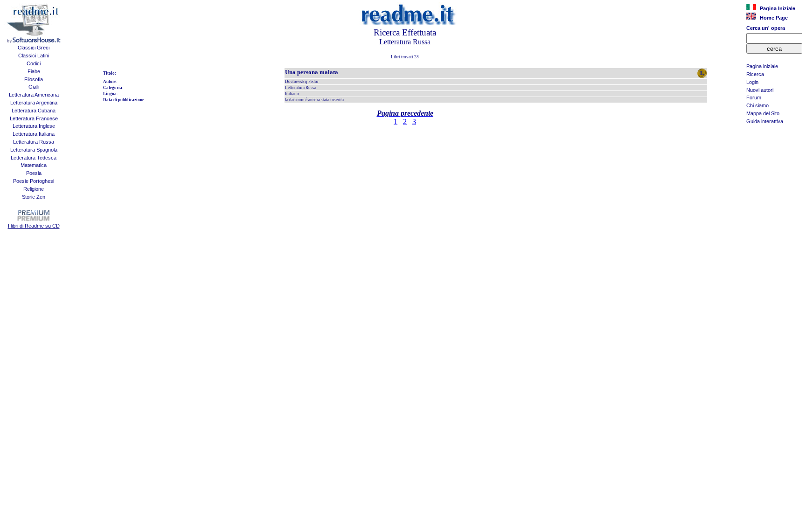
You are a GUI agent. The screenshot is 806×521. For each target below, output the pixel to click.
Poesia (34, 173)
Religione (33, 189)
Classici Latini (33, 55)
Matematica (34, 165)
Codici (34, 63)
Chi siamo (757, 105)
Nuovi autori (759, 90)
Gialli (33, 87)
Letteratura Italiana (34, 134)
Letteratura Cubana (34, 110)
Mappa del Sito (762, 113)
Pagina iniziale (762, 66)
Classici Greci (33, 47)
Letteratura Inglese (34, 126)
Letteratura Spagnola (33, 150)
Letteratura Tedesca (33, 157)
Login (752, 82)
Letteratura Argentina (33, 102)
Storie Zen (33, 197)
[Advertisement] (774, 175)
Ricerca (755, 74)
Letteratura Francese (34, 118)
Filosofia (33, 79)
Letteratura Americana (34, 94)
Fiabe (34, 71)
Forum (753, 97)
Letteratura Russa (33, 142)
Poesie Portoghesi (33, 181)
